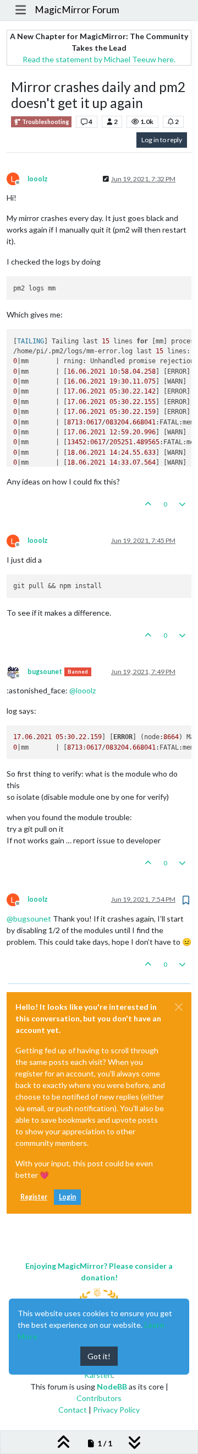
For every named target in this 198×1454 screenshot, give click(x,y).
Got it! (99, 1356)
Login (67, 1197)
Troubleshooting (45, 122)
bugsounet (45, 671)
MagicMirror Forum (77, 9)
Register (33, 1197)
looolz (38, 179)
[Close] (178, 1007)
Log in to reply (161, 140)
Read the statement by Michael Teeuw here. (99, 59)
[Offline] (17, 671)
